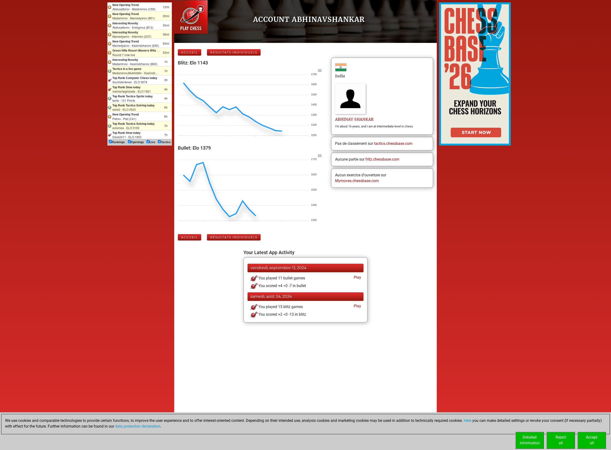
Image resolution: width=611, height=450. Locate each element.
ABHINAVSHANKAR (354, 119)
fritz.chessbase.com (382, 159)
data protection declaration (137, 426)
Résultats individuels (233, 52)
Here (467, 420)
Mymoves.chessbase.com (357, 180)
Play (357, 277)
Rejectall (561, 440)
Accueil (189, 52)
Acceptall (591, 440)
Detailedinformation (530, 440)
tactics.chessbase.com (393, 143)
